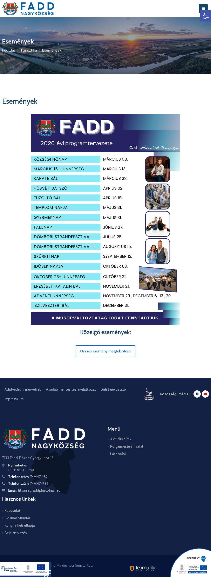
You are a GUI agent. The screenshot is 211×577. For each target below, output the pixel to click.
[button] (205, 15)
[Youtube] (205, 394)
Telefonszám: (28, 477)
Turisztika (28, 50)
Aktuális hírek (120, 439)
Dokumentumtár (17, 518)
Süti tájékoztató (113, 389)
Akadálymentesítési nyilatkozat (71, 389)
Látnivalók (118, 454)
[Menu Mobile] (203, 8)
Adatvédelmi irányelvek (23, 389)
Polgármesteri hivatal (126, 446)
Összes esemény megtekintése (105, 351)
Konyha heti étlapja (20, 525)
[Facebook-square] (197, 394)
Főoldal (8, 50)
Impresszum (14, 399)
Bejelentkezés (16, 533)
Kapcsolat (12, 511)
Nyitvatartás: (17, 465)
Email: (34, 490)
